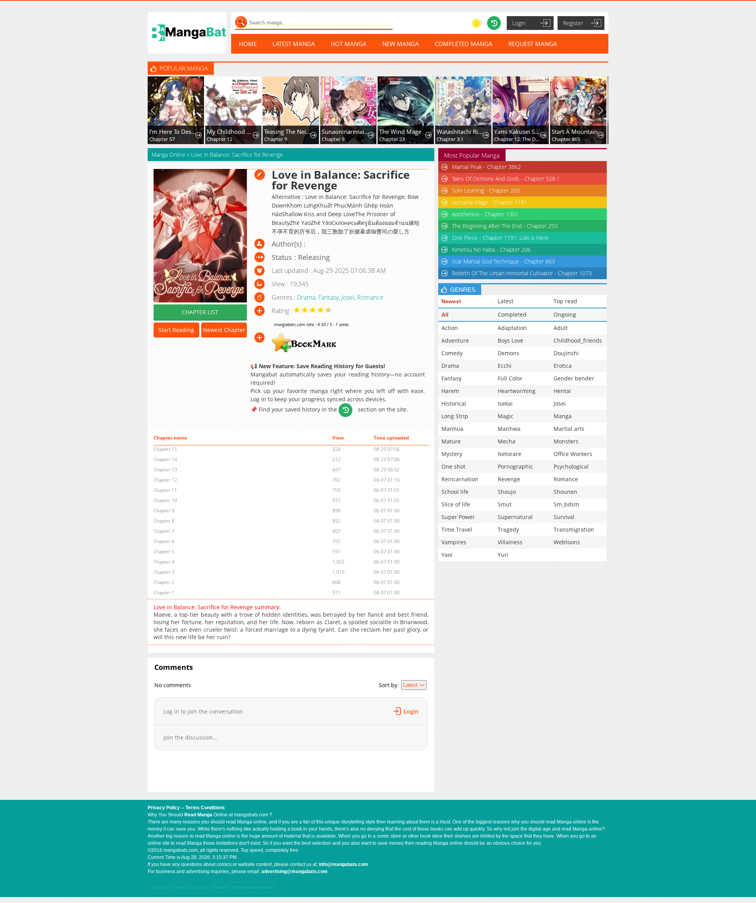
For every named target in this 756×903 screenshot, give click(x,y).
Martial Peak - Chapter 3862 (486, 167)
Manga (563, 416)
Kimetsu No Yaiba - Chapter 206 (491, 249)
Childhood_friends (578, 340)
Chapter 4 (164, 561)
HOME (248, 44)
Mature (451, 441)
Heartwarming (517, 391)
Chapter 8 (164, 520)
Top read (565, 301)
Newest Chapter (224, 330)
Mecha (506, 441)
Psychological (571, 466)
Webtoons (567, 542)
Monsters (566, 441)
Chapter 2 (164, 582)
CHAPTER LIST (200, 312)
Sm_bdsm (566, 504)
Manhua (452, 428)
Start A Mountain (575, 131)
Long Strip (454, 416)
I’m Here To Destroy (173, 131)
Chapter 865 (566, 139)
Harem (450, 391)
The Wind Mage (400, 131)
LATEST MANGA (293, 44)
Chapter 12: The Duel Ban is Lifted (518, 139)
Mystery (451, 454)
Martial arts (569, 428)
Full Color (510, 378)
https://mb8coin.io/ (252, 887)
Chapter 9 (275, 139)
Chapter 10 (165, 500)
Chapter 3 (164, 572)
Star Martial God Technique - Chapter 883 (503, 261)
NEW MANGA (400, 44)
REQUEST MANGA (532, 44)
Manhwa (509, 428)
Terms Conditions (205, 807)
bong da (180, 887)
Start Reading (176, 330)
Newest (451, 301)
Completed (512, 314)
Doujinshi (566, 353)
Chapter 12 (219, 139)
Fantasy (328, 297)
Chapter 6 (164, 541)
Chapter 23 (392, 139)
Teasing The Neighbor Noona (288, 131)
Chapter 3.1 (450, 139)
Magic (505, 416)
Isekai (505, 403)
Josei (347, 297)
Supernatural (515, 517)
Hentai (562, 391)
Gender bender (574, 378)
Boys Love (510, 340)
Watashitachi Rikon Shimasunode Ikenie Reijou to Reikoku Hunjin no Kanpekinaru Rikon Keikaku (460, 131)
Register (573, 23)
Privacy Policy (164, 807)
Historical (453, 403)
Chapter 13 (165, 469)
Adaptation (512, 328)
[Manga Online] (187, 33)
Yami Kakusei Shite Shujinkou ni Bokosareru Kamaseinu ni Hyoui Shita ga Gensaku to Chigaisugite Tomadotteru (518, 131)
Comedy (452, 353)
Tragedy (508, 529)
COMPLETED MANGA (464, 44)
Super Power (458, 517)
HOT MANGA (349, 44)
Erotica (563, 365)
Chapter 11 (165, 490)
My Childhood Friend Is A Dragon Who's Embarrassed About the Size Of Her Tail (230, 131)
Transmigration (574, 529)
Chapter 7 (164, 531)
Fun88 (219, 887)
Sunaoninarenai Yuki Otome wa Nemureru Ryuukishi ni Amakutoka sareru (345, 131)
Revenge (509, 479)
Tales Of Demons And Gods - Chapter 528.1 (506, 178)
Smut (504, 504)
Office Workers (573, 454)
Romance (370, 297)
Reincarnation (459, 479)
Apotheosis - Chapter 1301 (485, 214)
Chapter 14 (165, 459)
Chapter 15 (165, 449)
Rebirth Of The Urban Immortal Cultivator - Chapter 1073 (522, 273)
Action (449, 328)
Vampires (453, 542)
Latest (505, 301)
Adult (561, 328)
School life (455, 491)
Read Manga (198, 815)
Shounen (565, 491)
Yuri (503, 554)
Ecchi (504, 365)
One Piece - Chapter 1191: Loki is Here (500, 237)
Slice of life (455, 504)
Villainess (510, 542)
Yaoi (446, 554)
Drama (306, 297)
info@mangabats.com (343, 864)
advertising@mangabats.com (294, 871)
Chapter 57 (162, 139)
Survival (564, 517)
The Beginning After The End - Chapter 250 (505, 226)
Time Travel (456, 529)
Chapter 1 (164, 592)
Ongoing (565, 314)
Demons (508, 353)
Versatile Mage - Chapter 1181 (489, 202)
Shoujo (507, 491)
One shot (453, 466)
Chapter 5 (164, 551)
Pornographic (515, 466)
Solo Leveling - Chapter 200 (486, 190)
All (444, 315)
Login (518, 23)
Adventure (455, 340)
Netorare (509, 454)
